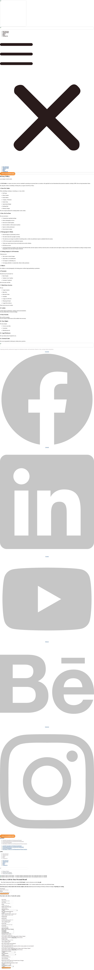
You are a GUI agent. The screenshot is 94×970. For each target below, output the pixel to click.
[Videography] (8, 931)
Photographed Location (6, 951)
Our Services (6, 31)
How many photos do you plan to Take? (10, 962)
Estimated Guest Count (6, 933)
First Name (2, 888)
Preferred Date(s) (5, 955)
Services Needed (5, 928)
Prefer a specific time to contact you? (9, 913)
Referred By (4, 918)
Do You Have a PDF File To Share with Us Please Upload (13, 936)
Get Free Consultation (6, 967)
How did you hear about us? (7, 911)
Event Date (4, 925)
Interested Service (5, 909)
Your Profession (5, 958)
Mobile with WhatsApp (6, 906)
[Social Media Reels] (8, 932)
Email (1, 891)
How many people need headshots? (9, 943)
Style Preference (5, 953)
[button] (47, 101)
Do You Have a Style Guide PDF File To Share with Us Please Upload (16, 948)
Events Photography (7, 848)
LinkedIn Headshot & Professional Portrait (12, 845)
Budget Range (4, 938)
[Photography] (8, 930)
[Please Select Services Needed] (8, 929)
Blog (4, 34)
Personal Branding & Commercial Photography (13, 841)
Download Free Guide (4, 893)
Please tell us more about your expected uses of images (13, 960)
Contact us (5, 36)
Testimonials (6, 32)
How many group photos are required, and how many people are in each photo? (18, 946)
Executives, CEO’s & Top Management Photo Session (15, 843)
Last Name (4, 902)
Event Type (4, 923)
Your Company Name (6, 921)
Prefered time (4, 916)
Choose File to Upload (6, 937)
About (4, 33)
